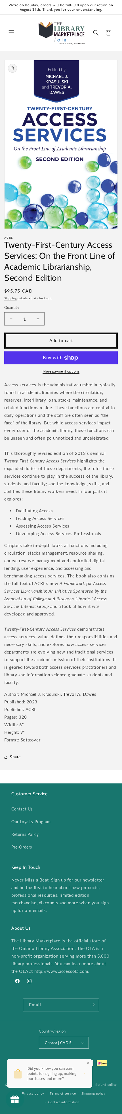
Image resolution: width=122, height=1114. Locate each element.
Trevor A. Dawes (79, 694)
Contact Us (22, 809)
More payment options (61, 371)
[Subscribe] (92, 1004)
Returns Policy (25, 834)
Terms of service (63, 1093)
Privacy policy (33, 1093)
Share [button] (15, 756)
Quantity (11, 307)
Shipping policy (93, 1093)
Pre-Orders (21, 847)
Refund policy (106, 1084)
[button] (11, 32)
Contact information (63, 1102)
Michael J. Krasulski (41, 694)
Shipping (10, 298)
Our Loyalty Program (31, 821)
